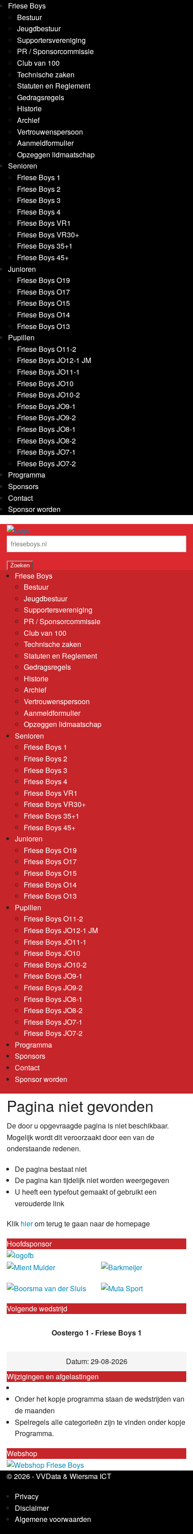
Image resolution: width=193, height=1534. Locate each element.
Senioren (22, 166)
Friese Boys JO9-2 (46, 417)
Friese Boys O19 (43, 280)
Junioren (22, 269)
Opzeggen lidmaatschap (56, 154)
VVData (48, 1476)
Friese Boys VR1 (44, 223)
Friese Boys (27, 5)
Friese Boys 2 (39, 189)
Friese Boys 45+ (43, 257)
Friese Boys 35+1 (45, 246)
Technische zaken (46, 74)
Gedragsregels (40, 97)
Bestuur (29, 17)
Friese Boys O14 (43, 314)
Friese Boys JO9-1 (46, 406)
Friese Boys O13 (43, 326)
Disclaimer (32, 1508)
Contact (20, 498)
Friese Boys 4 (39, 212)
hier (27, 1223)
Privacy (27, 1496)
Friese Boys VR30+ (48, 234)
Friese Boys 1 (39, 177)
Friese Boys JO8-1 (46, 429)
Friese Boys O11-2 (46, 349)
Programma (26, 474)
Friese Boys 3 (39, 200)
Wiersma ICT (90, 1476)
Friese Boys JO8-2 (46, 440)
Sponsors (23, 486)
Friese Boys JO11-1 (48, 372)
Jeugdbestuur (39, 28)
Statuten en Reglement (53, 85)
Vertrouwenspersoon (50, 132)
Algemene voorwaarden (53, 1519)
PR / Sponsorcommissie (55, 51)
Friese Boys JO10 (45, 383)
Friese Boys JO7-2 (46, 463)
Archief (28, 120)
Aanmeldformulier (45, 143)
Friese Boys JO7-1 (46, 452)
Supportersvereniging (51, 40)
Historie (29, 108)
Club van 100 (38, 63)
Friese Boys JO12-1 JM (54, 360)
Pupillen (21, 337)
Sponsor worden (34, 509)
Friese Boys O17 (43, 292)
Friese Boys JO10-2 (48, 394)
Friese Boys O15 (43, 303)
